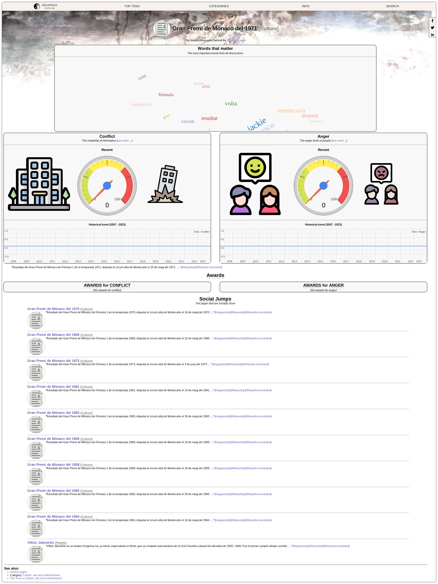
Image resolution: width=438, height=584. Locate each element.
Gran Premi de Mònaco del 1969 (53, 439)
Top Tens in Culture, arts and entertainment (36, 578)
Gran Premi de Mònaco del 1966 (53, 335)
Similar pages (18, 571)
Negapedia (222, 312)
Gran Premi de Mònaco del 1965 (53, 413)
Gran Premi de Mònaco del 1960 (53, 490)
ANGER (336, 285)
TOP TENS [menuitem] (132, 6)
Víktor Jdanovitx (40, 542)
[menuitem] (45, 6)
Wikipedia (188, 267)
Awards (215, 275)
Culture (268, 28)
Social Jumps (215, 299)
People (60, 542)
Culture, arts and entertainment (41, 575)
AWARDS (93, 285)
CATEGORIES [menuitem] (219, 6)
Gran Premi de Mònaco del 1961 (53, 386)
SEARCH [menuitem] (392, 6)
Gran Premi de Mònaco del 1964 (53, 516)
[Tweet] (432, 28)
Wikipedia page (236, 40)
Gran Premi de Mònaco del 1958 (53, 464)
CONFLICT (120, 285)
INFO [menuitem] (305, 6)
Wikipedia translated (208, 267)
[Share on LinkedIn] (432, 35)
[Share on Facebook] (432, 21)
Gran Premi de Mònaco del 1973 (53, 361)
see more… (125, 140)
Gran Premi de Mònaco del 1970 (53, 309)
